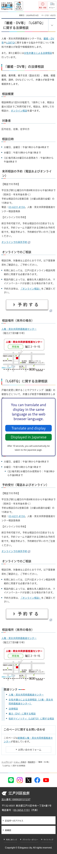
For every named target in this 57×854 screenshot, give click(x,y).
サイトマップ (48, 839)
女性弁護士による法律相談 (38, 53)
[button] (52, 5)
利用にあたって (11, 839)
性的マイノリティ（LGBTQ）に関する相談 (31, 718)
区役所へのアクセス (14, 821)
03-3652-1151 (21, 810)
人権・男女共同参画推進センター (19, 329)
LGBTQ (10, 42)
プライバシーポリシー (30, 839)
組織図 (8, 830)
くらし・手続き (20, 762)
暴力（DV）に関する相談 (22, 713)
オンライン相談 (19, 111)
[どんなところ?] (18, 6)
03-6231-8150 (16, 207)
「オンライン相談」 (30, 289)
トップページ (6, 762)
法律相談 (13, 709)
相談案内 (31, 762)
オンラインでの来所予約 (14, 242)
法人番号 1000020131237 (15, 799)
